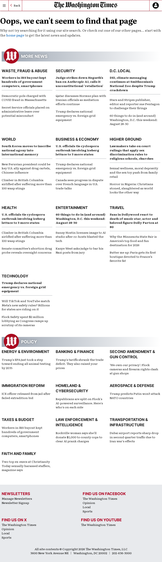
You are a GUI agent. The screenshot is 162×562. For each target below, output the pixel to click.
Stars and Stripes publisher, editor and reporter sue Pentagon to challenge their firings (135, 104)
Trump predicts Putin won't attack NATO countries (135, 395)
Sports (87, 511)
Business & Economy (77, 139)
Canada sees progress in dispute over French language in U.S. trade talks (79, 184)
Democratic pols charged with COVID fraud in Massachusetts (24, 98)
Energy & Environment (25, 351)
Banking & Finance (75, 351)
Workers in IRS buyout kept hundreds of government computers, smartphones (24, 81)
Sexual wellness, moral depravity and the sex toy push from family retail (134, 172)
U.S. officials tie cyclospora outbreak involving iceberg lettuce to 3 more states (77, 150)
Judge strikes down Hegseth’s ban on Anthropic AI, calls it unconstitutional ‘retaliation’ (79, 81)
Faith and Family (19, 453)
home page (15, 35)
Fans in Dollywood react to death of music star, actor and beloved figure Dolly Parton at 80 (134, 220)
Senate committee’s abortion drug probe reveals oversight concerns (27, 250)
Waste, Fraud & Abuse (24, 71)
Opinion (89, 503)
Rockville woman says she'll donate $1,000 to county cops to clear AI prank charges (79, 437)
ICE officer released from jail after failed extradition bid (26, 395)
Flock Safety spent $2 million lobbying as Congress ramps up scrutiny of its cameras (25, 321)
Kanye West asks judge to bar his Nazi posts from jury (79, 250)
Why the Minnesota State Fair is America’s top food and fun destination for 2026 (133, 240)
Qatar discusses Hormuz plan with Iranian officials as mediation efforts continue (81, 100)
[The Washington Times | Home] (85, 5)
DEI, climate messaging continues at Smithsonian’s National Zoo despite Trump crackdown (132, 83)
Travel (117, 207)
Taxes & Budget (18, 419)
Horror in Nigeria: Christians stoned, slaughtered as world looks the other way (131, 188)
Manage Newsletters (17, 498)
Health (9, 207)
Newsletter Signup (15, 503)
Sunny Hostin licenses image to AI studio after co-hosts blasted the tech (81, 236)
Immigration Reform (23, 385)
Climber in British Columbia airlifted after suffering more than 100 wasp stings (27, 184)
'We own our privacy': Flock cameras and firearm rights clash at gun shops (134, 369)
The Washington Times (100, 498)
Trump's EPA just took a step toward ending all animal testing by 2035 (26, 363)
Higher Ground (126, 139)
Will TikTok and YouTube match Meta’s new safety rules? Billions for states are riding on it (26, 305)
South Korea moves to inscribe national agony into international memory (26, 150)
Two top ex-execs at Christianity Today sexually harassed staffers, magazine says (26, 465)
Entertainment (72, 207)
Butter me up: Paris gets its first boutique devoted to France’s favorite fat (133, 256)
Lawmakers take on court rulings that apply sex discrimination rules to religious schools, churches (131, 152)
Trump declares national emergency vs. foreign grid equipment (76, 115)
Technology (15, 276)
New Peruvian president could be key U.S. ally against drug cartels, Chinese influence (26, 168)
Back (17, 5)
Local (87, 507)
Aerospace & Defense (132, 385)
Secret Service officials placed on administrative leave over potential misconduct (26, 111)
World (9, 139)
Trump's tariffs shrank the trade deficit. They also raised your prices (80, 363)
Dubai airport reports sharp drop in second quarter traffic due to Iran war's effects (134, 437)
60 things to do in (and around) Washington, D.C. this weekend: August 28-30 (133, 119)
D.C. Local (120, 71)
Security (65, 71)
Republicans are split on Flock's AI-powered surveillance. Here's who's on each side (79, 403)
